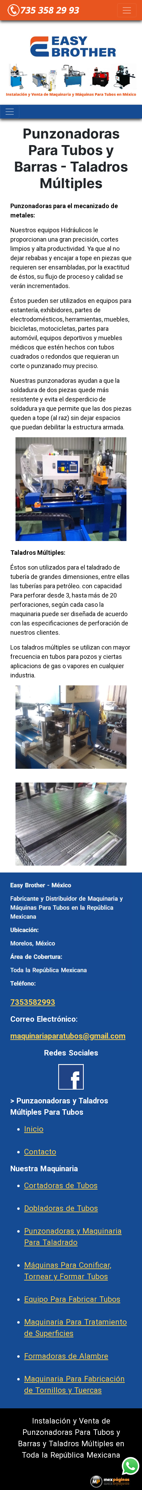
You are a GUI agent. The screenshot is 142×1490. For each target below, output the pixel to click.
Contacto (40, 1151)
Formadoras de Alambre (66, 1356)
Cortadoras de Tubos (61, 1185)
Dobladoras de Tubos (61, 1208)
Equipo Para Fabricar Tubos (72, 1299)
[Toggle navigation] (126, 10)
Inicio (33, 1129)
